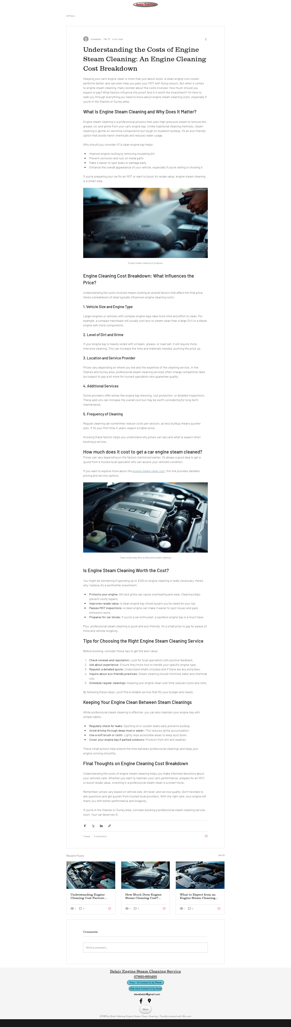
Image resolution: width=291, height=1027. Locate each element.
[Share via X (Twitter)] (93, 825)
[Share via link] (109, 825)
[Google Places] (149, 1001)
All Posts (70, 15)
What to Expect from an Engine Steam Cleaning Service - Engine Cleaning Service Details (199, 896)
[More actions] (206, 39)
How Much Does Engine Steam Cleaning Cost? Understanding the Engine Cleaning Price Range (145, 896)
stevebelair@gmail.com (147, 994)
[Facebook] (141, 1001)
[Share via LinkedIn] (101, 825)
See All (221, 855)
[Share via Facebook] (84, 825)
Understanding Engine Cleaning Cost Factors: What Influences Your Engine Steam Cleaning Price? (88, 896)
